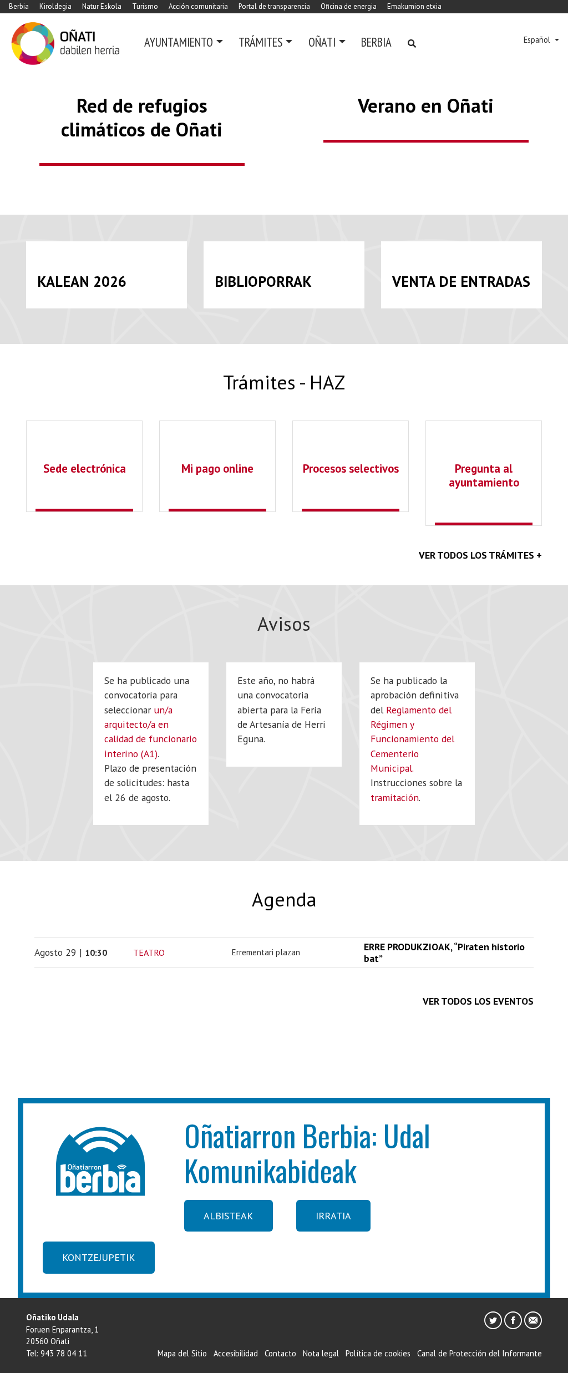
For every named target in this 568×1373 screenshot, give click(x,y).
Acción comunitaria (198, 6)
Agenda (284, 899)
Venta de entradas (461, 281)
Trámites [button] (260, 42)
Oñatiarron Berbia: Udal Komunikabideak (307, 1152)
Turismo (145, 6)
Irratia (333, 1215)
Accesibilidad (236, 1353)
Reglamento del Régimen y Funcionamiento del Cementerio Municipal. (412, 739)
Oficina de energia (349, 6)
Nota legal (321, 1353)
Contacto (280, 1353)
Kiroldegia (55, 6)
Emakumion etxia (414, 6)
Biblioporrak (263, 281)
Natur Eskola (101, 6)
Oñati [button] (322, 42)
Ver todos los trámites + (480, 555)
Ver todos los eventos (478, 1001)
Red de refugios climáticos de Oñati (141, 117)
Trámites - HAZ (284, 382)
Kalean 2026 (81, 281)
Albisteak (228, 1215)
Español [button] (538, 39)
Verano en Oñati (426, 105)
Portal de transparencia (274, 6)
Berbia (19, 6)
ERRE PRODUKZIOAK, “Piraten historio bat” (444, 952)
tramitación (395, 797)
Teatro (149, 952)
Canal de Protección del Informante (479, 1353)
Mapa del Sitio (182, 1353)
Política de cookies (378, 1353)
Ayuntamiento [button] (178, 42)
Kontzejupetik (98, 1257)
